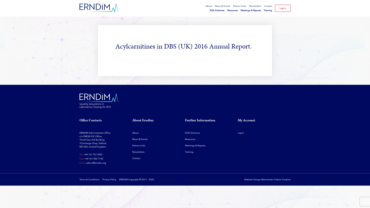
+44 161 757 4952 (93, 154)
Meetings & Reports (251, 10)
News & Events (222, 6)
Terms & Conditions (89, 179)
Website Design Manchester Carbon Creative (267, 179)
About (209, 6)
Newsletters (255, 6)
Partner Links (239, 6)
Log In (283, 8)
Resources (232, 10)
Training (268, 10)
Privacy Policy (109, 179)
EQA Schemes (217, 10)
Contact (268, 6)
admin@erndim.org (96, 162)
